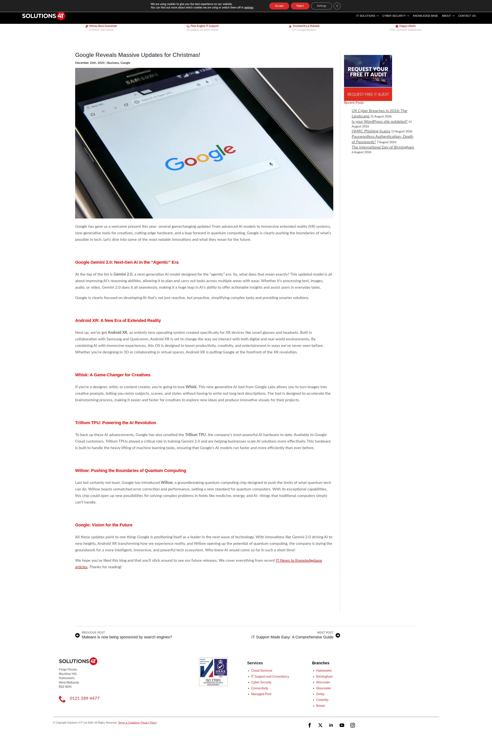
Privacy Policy (149, 722)
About (446, 15)
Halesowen (324, 670)
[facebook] (309, 725)
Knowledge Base (425, 15)
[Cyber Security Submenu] (407, 16)
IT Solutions (365, 15)
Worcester (323, 682)
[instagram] (352, 725)
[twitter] (320, 725)
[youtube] (342, 725)
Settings (321, 6)
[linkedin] (331, 725)
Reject (300, 6)
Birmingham (324, 676)
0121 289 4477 (85, 698)
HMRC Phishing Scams (371, 131)
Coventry (322, 699)
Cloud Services (261, 670)
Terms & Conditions (129, 722)
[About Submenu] (453, 16)
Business (113, 62)
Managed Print (261, 694)
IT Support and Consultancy (270, 676)
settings (248, 7)
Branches (320, 663)
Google (125, 62)
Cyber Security (394, 15)
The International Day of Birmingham (383, 147)
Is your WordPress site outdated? (380, 122)
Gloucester (323, 688)
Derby (320, 694)
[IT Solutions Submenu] (377, 16)
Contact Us (467, 15)
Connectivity (259, 688)
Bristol (320, 705)
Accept (279, 6)
